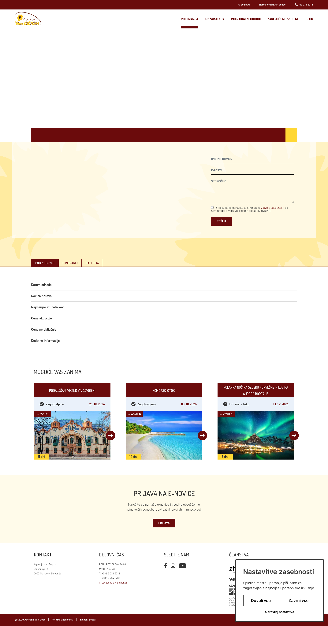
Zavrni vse (298, 600)
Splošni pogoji (88, 619)
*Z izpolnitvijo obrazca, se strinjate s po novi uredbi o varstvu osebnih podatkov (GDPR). (249, 209)
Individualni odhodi (246, 19)
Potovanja (189, 19)
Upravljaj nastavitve (279, 612)
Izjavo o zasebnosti (272, 208)
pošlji (221, 221)
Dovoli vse (261, 600)
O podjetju (244, 4)
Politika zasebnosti (62, 619)
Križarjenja (214, 19)
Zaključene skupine (283, 19)
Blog (309, 19)
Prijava (164, 523)
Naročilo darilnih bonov (272, 4)
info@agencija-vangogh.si (113, 582)
